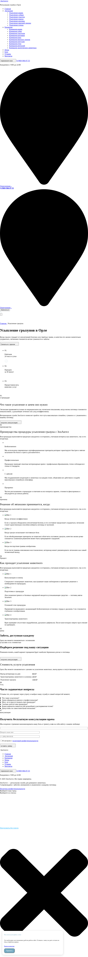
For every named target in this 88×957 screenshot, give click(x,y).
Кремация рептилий (17, 46)
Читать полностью (9, 946)
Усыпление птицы (16, 25)
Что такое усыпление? (10, 698)
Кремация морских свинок (19, 40)
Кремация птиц (15, 44)
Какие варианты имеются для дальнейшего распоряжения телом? (27, 706)
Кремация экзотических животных (23, 48)
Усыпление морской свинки (20, 23)
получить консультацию (9, 423)
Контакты (8, 56)
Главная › (3, 323)
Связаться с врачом (8, 344)
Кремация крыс (15, 37)
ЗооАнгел (4, 1)
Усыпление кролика (17, 21)
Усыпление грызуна (17, 17)
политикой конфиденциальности (25, 741)
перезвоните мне (7, 61)
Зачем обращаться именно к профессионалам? (20, 700)
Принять (9, 951)
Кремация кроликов (17, 35)
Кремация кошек (15, 29)
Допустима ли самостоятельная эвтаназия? (18, 708)
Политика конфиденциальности (12, 789)
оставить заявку (6, 746)
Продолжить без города (9, 828)
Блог (6, 52)
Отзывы (8, 54)
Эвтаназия (9, 11)
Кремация (8, 27)
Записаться (5, 310)
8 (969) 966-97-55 (23, 61)
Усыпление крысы (16, 19)
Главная (8, 9)
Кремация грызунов (17, 33)
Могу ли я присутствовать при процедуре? (19, 702)
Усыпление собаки (16, 15)
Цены (7, 50)
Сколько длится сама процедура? (15, 704)
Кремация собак (15, 31)
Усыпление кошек (16, 13)
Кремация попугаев (17, 42)
